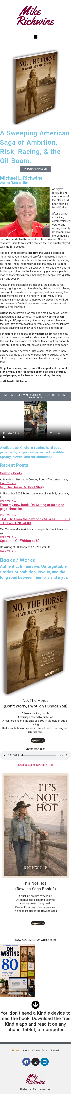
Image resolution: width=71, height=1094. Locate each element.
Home (15, 1050)
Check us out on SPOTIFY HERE (35, 764)
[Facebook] (26, 1062)
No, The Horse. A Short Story (22, 487)
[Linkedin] (44, 1062)
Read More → (8, 483)
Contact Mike (39, 1050)
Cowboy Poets (11, 473)
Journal (54, 1050)
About (25, 1050)
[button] (35, 37)
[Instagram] (35, 1062)
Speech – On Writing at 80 (19, 541)
